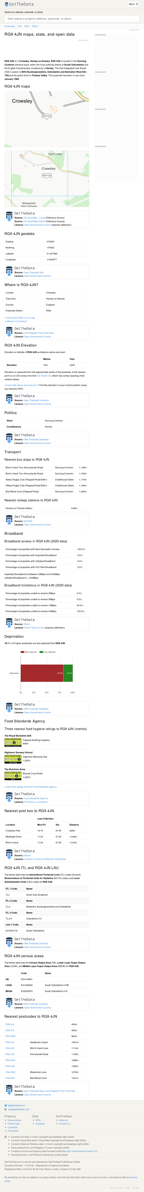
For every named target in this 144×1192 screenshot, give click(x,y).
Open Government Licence (37, 224)
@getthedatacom (16, 1105)
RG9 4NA (10, 1060)
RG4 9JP (10, 1054)
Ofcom (26, 624)
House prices (14, 1120)
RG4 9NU (10, 1072)
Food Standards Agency (35, 798)
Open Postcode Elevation (36, 400)
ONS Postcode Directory (35, 943)
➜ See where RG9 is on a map (19, 317)
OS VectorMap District (34, 221)
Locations (13, 1127)
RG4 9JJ (10, 1042)
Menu (133, 3)
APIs (38, 1120)
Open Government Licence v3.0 (81, 1151)
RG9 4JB (10, 1066)
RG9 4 (35, 26)
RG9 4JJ (10, 1024)
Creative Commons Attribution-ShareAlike (45, 859)
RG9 (26, 26)
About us (63, 1120)
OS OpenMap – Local (34, 217)
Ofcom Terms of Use (34, 627)
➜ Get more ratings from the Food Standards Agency (30, 786)
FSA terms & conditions (36, 802)
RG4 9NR (10, 1036)
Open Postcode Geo (33, 272)
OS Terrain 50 (44, 375)
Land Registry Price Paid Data (38, 332)
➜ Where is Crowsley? (15, 321)
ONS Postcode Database (36, 439)
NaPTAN (27, 521)
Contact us (64, 1123)
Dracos (27, 855)
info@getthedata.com (18, 1109)
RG (19, 26)
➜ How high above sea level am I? (21, 385)
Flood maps (14, 1123)
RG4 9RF (10, 1078)
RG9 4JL (10, 1030)
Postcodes (9, 26)
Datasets (40, 1123)
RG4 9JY (10, 1048)
